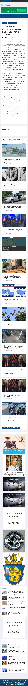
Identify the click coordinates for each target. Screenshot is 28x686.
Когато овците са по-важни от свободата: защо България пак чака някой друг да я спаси (13, 184)
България (5, 168)
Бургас (4, 22)
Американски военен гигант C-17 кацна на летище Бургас (14, 323)
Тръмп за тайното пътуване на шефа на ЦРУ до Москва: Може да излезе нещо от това (13, 395)
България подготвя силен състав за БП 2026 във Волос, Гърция (16, 608)
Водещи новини (13, 22)
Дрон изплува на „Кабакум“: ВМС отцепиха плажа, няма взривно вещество (16, 603)
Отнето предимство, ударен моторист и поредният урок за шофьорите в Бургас (14, 161)
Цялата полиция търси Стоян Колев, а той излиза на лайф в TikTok (16, 613)
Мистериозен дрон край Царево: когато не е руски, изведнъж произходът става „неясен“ (12, 419)
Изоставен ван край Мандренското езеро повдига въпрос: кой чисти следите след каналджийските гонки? (13, 207)
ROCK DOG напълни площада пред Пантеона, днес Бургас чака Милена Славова (13, 231)
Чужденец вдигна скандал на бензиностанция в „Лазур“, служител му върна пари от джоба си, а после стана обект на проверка (13, 346)
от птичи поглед (6, 1)
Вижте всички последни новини (11, 427)
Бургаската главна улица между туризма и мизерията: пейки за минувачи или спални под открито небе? (13, 276)
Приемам (20, 684)
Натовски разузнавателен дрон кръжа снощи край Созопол (14, 253)
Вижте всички (22, 143)
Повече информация (11, 684)
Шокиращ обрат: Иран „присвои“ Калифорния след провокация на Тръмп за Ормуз (12, 301)
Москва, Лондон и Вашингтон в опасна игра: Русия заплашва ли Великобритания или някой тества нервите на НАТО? (14, 371)
